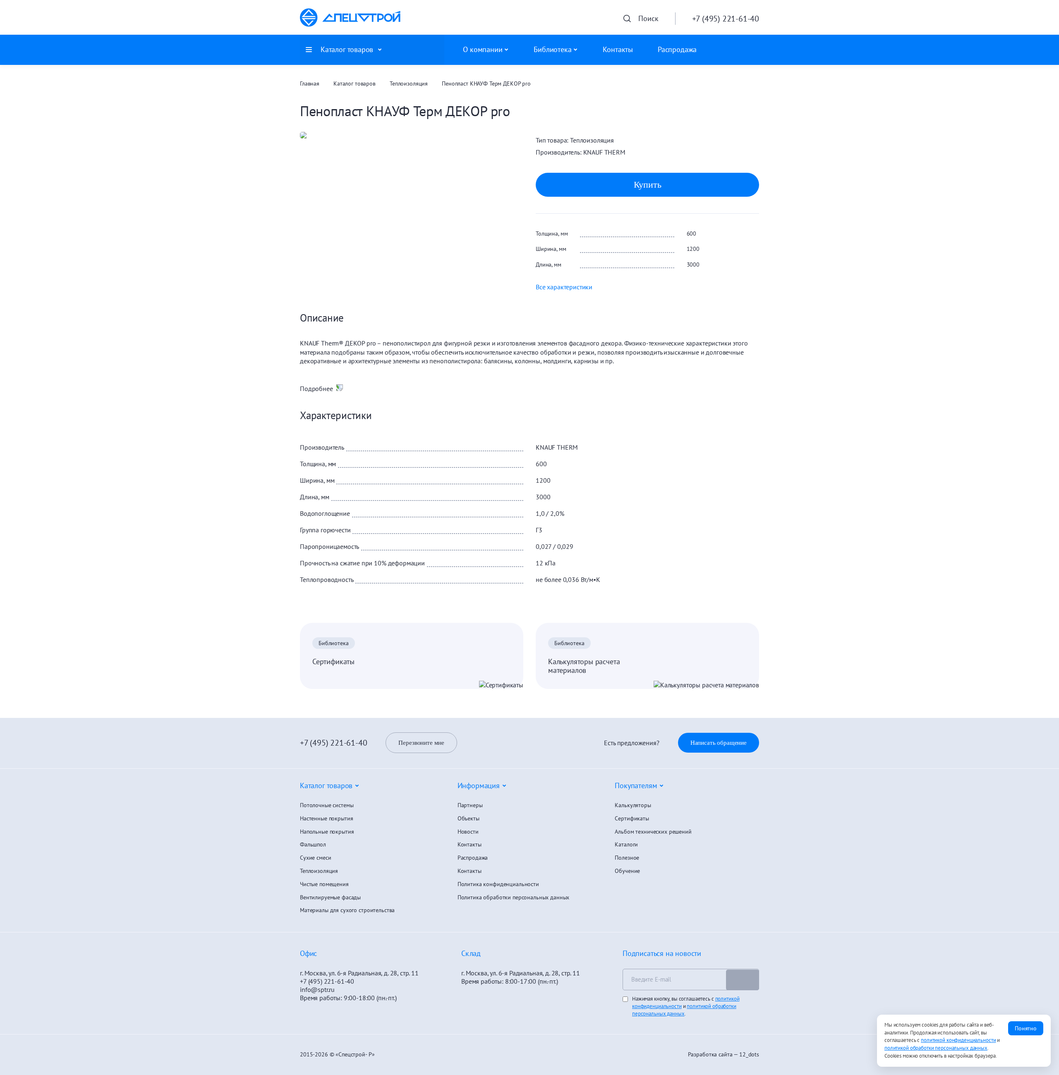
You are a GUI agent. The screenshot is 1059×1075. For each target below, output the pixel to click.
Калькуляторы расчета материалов (584, 666)
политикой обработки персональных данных (684, 1010)
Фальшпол (313, 844)
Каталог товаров (354, 83)
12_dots (749, 1054)
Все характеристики (564, 287)
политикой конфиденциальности (958, 1040)
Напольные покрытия (327, 831)
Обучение (627, 871)
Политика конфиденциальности (498, 884)
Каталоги (626, 844)
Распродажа (677, 49)
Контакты (618, 49)
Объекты (468, 818)
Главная (309, 83)
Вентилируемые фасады (330, 897)
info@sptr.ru (317, 989)
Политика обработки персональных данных (514, 897)
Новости (468, 831)
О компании (482, 49)
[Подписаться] (742, 980)
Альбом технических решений (653, 831)
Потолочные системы (326, 805)
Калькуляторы (633, 805)
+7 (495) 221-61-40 (333, 742)
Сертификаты (333, 661)
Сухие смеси (315, 857)
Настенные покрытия (326, 818)
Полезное (627, 857)
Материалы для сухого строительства (347, 910)
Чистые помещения (324, 884)
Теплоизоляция (409, 83)
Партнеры (470, 805)
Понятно (1026, 1028)
